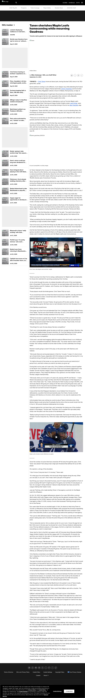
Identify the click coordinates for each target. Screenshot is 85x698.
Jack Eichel (73, 103)
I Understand (69, 691)
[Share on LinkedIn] (78, 75)
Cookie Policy (42, 690)
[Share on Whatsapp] (71, 75)
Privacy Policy (32, 690)
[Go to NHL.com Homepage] (8, 3)
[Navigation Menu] (82, 3)
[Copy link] (81, 75)
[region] (42, 691)
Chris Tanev (41, 81)
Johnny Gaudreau (66, 89)
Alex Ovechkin (73, 105)
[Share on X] (75, 75)
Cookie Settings (23, 691)
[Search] (16, 3)
